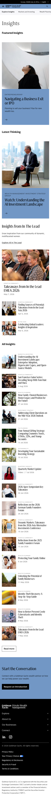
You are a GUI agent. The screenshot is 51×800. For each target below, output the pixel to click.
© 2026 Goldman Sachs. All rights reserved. (20, 746)
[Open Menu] (3, 6)
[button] (14, 6)
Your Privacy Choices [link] (10, 756)
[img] (25, 707)
